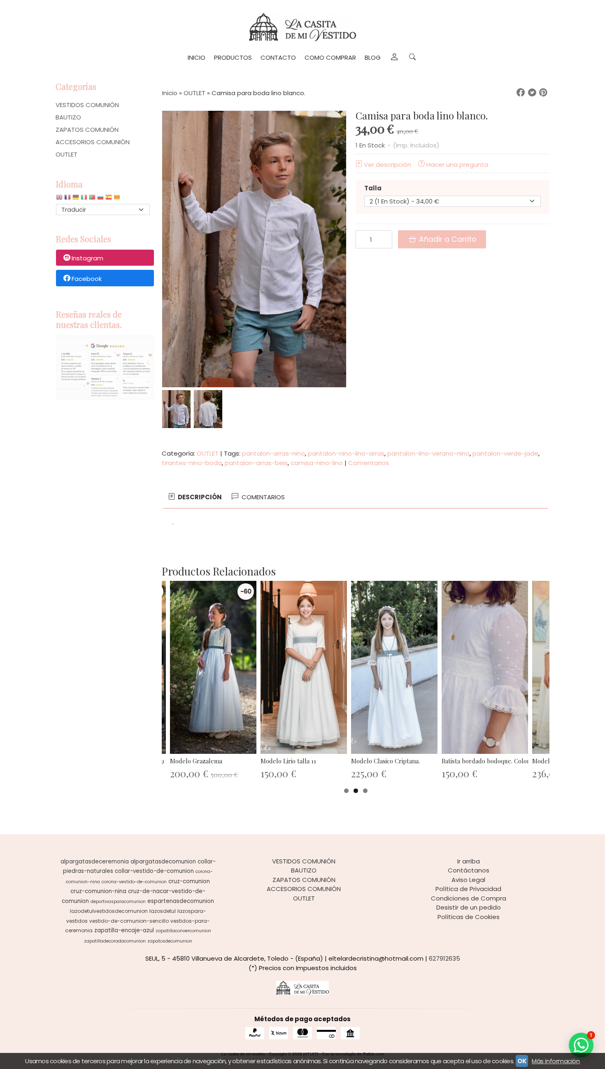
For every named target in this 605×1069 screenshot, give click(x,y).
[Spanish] (108, 199)
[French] (67, 199)
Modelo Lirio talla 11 (288, 761)
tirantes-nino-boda (192, 462)
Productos (233, 57)
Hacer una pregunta (457, 164)
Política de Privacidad (468, 888)
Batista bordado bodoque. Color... (487, 761)
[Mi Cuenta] (394, 57)
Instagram (87, 258)
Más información (555, 1061)
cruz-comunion (189, 881)
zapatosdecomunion (169, 941)
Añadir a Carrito (446, 239)
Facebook (87, 278)
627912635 (444, 958)
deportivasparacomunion (118, 901)
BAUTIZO (68, 117)
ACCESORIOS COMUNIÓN (93, 142)
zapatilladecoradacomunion (115, 941)
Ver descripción (387, 164)
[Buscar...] (413, 57)
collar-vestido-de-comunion (154, 871)
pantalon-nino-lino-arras (346, 453)
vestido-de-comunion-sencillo (129, 920)
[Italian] (84, 199)
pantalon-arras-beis (256, 462)
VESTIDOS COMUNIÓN (87, 105)
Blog (373, 57)
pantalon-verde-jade (505, 453)
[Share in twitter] (532, 92)
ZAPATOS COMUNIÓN (87, 129)
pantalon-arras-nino (273, 453)
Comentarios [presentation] (262, 497)
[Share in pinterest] (543, 92)
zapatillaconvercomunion (183, 931)
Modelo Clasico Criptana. (385, 761)
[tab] (194, 497)
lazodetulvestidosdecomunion (109, 911)
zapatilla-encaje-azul (124, 930)
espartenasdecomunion (180, 901)
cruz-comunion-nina (98, 891)
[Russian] (100, 199)
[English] (59, 199)
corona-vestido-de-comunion (134, 882)
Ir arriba (468, 861)
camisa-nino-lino (317, 462)
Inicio (196, 57)
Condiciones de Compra (468, 898)
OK (521, 1061)
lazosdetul (162, 911)
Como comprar (330, 57)
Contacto (278, 57)
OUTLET (66, 154)
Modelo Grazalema (196, 761)
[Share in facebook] (520, 92)
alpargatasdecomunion (163, 861)
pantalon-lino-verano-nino (428, 453)
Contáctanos (468, 870)
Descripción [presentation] (199, 497)
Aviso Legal (468, 879)
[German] (75, 199)
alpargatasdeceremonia (94, 861)
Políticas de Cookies (468, 916)
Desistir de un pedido (468, 907)
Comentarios (368, 462)
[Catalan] (118, 199)
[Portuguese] (92, 199)
